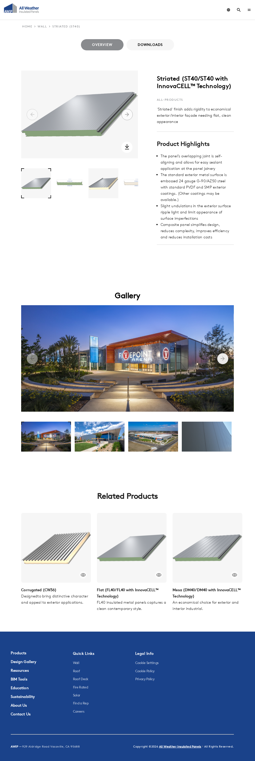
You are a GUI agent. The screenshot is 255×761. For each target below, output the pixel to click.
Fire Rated (80, 687)
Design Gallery (24, 661)
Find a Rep (80, 703)
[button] (249, 10)
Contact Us (21, 714)
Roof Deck (80, 679)
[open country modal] (228, 10)
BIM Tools (19, 679)
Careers (78, 711)
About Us (19, 705)
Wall (76, 663)
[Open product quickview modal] (83, 575)
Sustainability (23, 696)
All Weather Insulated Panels (180, 746)
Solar (76, 695)
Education (20, 687)
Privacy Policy (144, 679)
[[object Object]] (56, 548)
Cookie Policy (145, 671)
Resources (20, 670)
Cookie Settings (147, 663)
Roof (76, 671)
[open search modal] (238, 9)
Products (19, 653)
